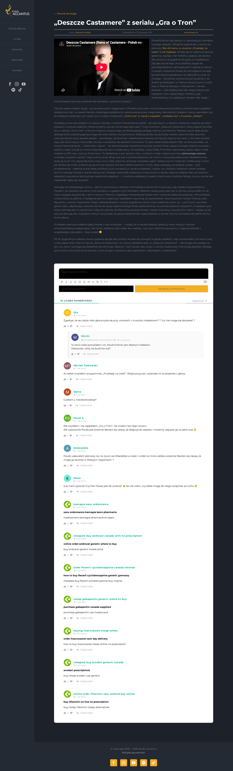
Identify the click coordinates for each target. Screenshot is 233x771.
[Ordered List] (80, 282)
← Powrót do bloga (65, 13)
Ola (114, 340)
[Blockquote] (88, 282)
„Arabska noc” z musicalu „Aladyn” (182, 116)
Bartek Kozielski (83, 32)
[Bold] (62, 282)
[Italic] (66, 282)
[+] (106, 282)
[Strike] (75, 282)
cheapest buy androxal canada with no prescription (108, 535)
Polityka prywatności (133, 752)
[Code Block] (93, 282)
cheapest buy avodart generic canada (99, 662)
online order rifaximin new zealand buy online (104, 693)
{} (101, 282)
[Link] (97, 282)
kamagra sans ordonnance (91, 504)
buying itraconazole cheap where (96, 630)
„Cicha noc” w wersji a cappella (142, 116)
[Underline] (71, 282)
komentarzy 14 (191, 32)
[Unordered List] (84, 282)
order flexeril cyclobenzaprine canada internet (104, 567)
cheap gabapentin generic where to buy (100, 599)
